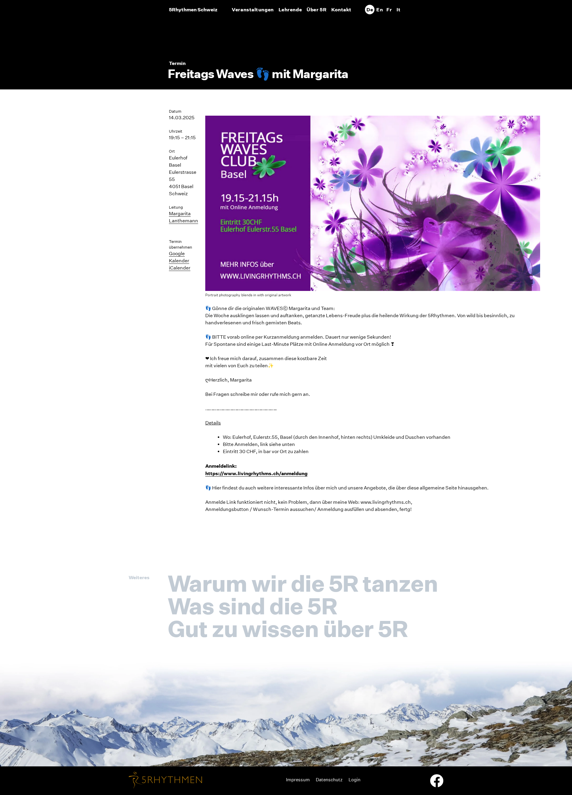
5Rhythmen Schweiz (193, 10)
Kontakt (341, 10)
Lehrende (290, 10)
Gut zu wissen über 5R (288, 629)
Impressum (298, 779)
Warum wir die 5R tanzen (303, 583)
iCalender (179, 268)
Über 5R (317, 10)
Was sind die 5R (252, 606)
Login (354, 779)
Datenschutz (329, 779)
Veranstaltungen (252, 10)
